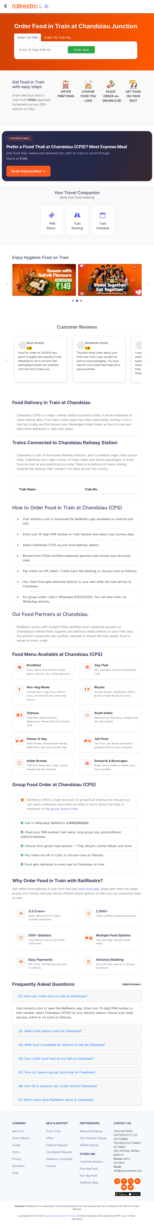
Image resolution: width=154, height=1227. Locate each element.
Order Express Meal (26, 171)
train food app (89, 889)
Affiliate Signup (89, 1145)
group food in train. (64, 809)
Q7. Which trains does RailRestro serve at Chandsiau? (56, 1100)
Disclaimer (18, 1165)
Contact (51, 1165)
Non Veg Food (88, 1175)
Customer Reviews (91, 1161)
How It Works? (21, 1138)
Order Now (81, 50)
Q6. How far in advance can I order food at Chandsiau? (58, 1086)
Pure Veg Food (89, 1168)
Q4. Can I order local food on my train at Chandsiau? (56, 1058)
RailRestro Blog (89, 1182)
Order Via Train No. (57, 37)
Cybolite (80, 1223)
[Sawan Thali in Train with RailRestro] (44, 280)
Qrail (89, 1223)
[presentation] (7, 284)
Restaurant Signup (91, 1131)
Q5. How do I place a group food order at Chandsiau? (57, 1072)
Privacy (16, 1159)
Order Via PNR (27, 37)
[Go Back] (5, 6)
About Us (17, 1131)
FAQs (15, 1172)
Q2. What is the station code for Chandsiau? (50, 1031)
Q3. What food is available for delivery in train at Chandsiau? (62, 1045)
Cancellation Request (59, 1152)
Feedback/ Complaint (59, 1159)
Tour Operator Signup (93, 1138)
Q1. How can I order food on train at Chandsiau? (53, 996)
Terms (16, 1152)
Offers (50, 1138)
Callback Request (57, 1145)
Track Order (53, 1131)
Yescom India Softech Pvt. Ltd (59, 1215)
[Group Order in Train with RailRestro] (110, 280)
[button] (73, 301)
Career (16, 1145)
